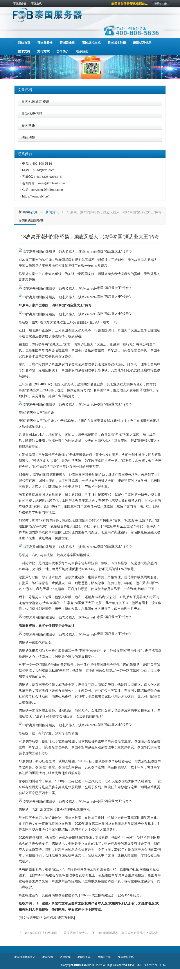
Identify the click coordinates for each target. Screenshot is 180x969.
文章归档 (25, 89)
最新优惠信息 (31, 113)
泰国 (61, 259)
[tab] (90, 90)
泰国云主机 (104, 956)
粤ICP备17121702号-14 (151, 965)
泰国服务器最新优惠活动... (129, 3)
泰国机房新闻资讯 (35, 101)
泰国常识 (28, 125)
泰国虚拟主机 (126, 956)
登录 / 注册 (160, 3)
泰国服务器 (19, 3)
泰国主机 (36, 3)
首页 (33, 212)
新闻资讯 (25, 212)
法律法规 (28, 137)
